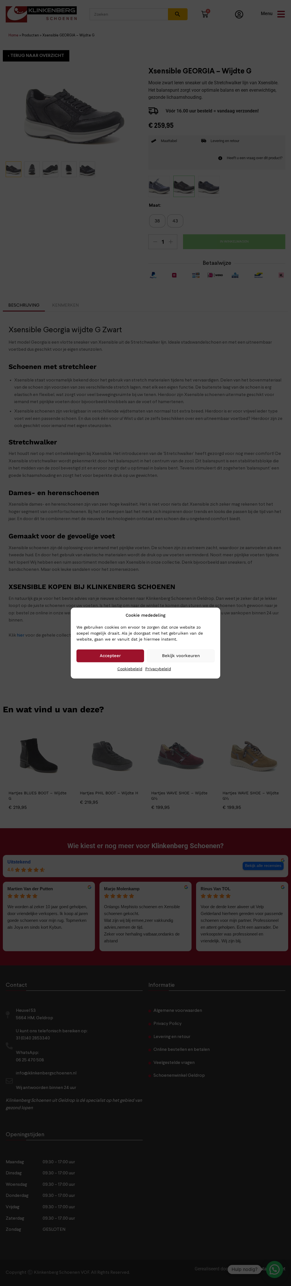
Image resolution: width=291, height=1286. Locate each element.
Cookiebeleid (129, 668)
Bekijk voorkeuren (181, 655)
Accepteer (110, 655)
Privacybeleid (158, 668)
